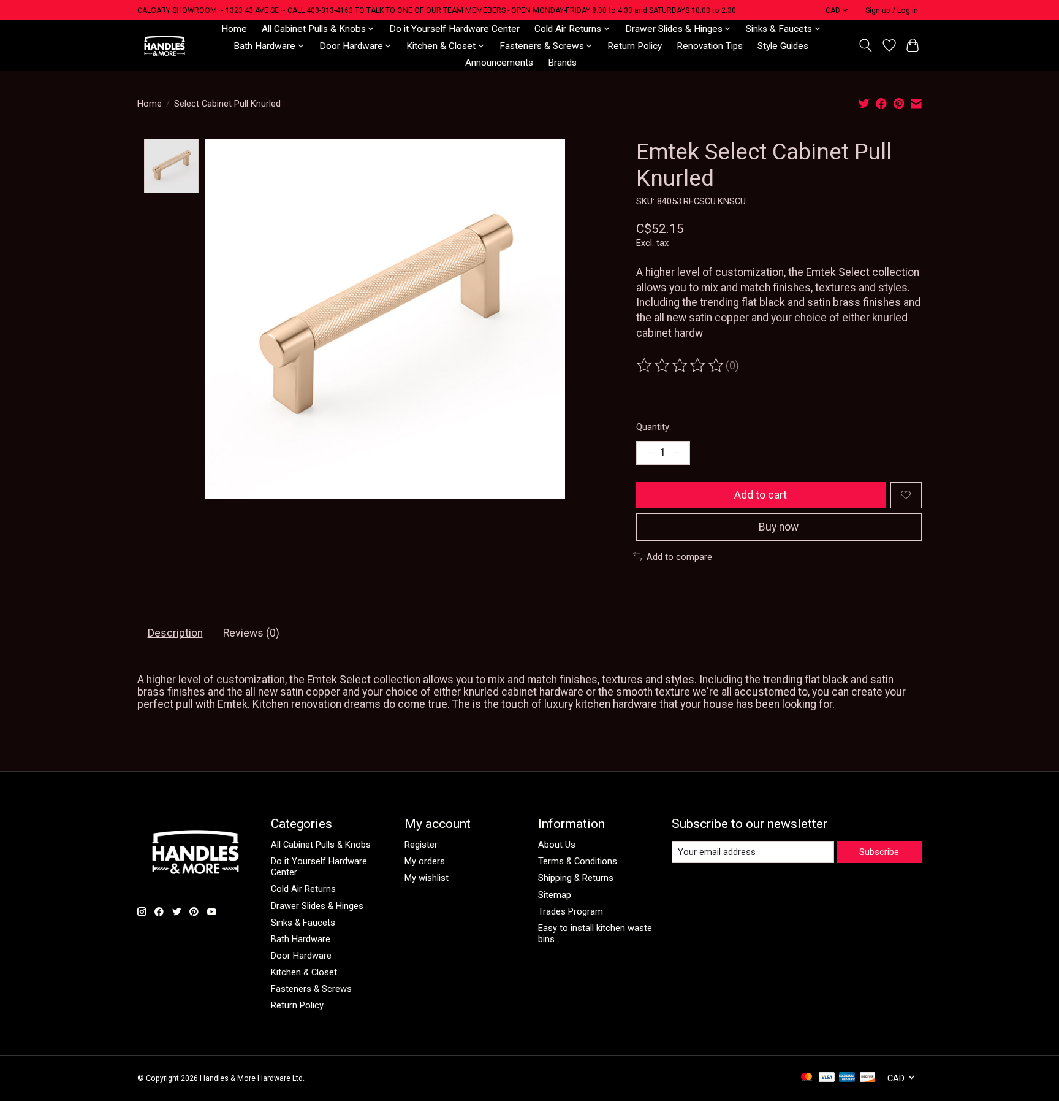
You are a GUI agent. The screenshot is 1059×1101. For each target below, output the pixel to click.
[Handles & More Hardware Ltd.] (164, 46)
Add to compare (679, 556)
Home (234, 28)
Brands (562, 62)
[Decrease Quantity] (649, 452)
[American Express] (847, 1078)
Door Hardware (301, 955)
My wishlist (426, 877)
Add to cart (760, 495)
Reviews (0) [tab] (251, 633)
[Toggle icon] (866, 45)
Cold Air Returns (303, 888)
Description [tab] (175, 633)
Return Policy (634, 46)
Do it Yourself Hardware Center (454, 28)
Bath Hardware (300, 939)
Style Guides (782, 46)
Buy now (779, 527)
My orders (424, 861)
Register (421, 844)
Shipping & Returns (575, 877)
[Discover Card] (868, 1078)
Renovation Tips (710, 46)
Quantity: (653, 426)
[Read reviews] (681, 366)
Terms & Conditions (577, 861)
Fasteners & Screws (311, 988)
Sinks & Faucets (303, 922)
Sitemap (554, 894)
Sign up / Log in (891, 10)
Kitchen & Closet (304, 972)
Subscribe (879, 851)
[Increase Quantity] (676, 452)
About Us (556, 844)
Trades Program (570, 911)
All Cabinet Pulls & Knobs (321, 844)
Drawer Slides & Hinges (317, 905)
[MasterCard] (806, 1078)
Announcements (499, 62)
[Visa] (827, 1078)
